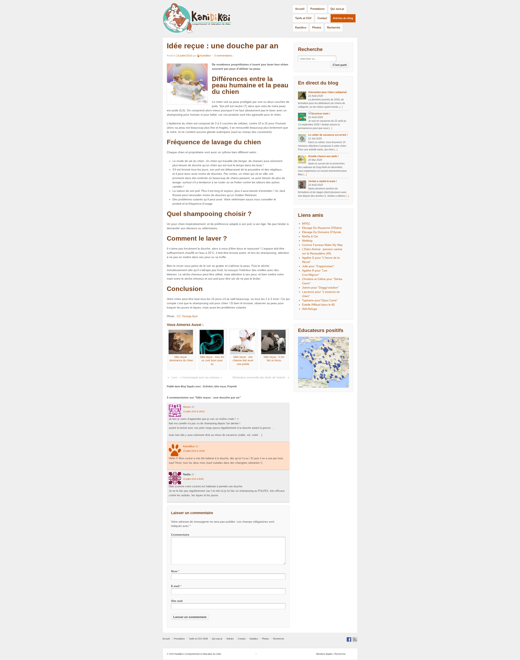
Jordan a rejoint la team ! (322, 181)
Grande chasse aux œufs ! (323, 156)
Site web (177, 600)
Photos (316, 27)
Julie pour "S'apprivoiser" (318, 266)
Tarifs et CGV (303, 18)
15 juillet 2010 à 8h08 (193, 479)
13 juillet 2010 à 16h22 (194, 411)
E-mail (175, 586)
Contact (322, 18)
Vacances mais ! (320, 113)
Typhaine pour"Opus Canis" (320, 300)
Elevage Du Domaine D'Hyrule (321, 232)
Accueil (299, 8)
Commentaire (180, 534)
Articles (230, 638)
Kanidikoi (205, 55)
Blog (183, 386)
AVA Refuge (309, 308)
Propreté (232, 386)
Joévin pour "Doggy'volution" (320, 287)
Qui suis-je (337, 8)
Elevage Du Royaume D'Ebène (322, 227)
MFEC (306, 223)
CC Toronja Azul (187, 316)
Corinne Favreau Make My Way (322, 244)
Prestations (317, 8)
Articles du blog (343, 18)
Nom (174, 571)
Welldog (307, 240)
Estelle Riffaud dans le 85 (318, 304)
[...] (340, 106)
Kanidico (300, 27)
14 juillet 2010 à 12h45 (194, 451)
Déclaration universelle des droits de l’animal (259, 377)
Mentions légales (324, 654)
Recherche (333, 27)
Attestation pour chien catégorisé (327, 92)
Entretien (208, 386)
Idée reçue (220, 386)
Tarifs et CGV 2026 (198, 638)
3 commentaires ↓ (224, 55)
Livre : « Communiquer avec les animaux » (196, 377)
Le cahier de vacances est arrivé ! (328, 135)
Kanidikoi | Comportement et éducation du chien (197, 654)
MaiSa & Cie (310, 236)
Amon (187, 406)
